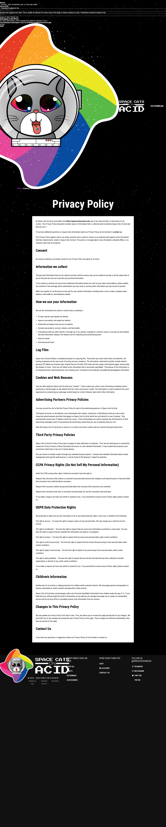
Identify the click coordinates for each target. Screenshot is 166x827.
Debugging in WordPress (9, 19)
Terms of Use (32, 682)
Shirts (139, 106)
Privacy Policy (44, 682)
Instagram (139, 671)
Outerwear (71, 675)
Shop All (126, 106)
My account (104, 668)
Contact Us (104, 673)
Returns (55, 681)
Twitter (137, 675)
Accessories (72, 680)
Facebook (138, 666)
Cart (101, 664)
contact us (117, 232)
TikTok (137, 680)
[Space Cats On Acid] (34, 666)
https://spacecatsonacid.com (78, 221)
